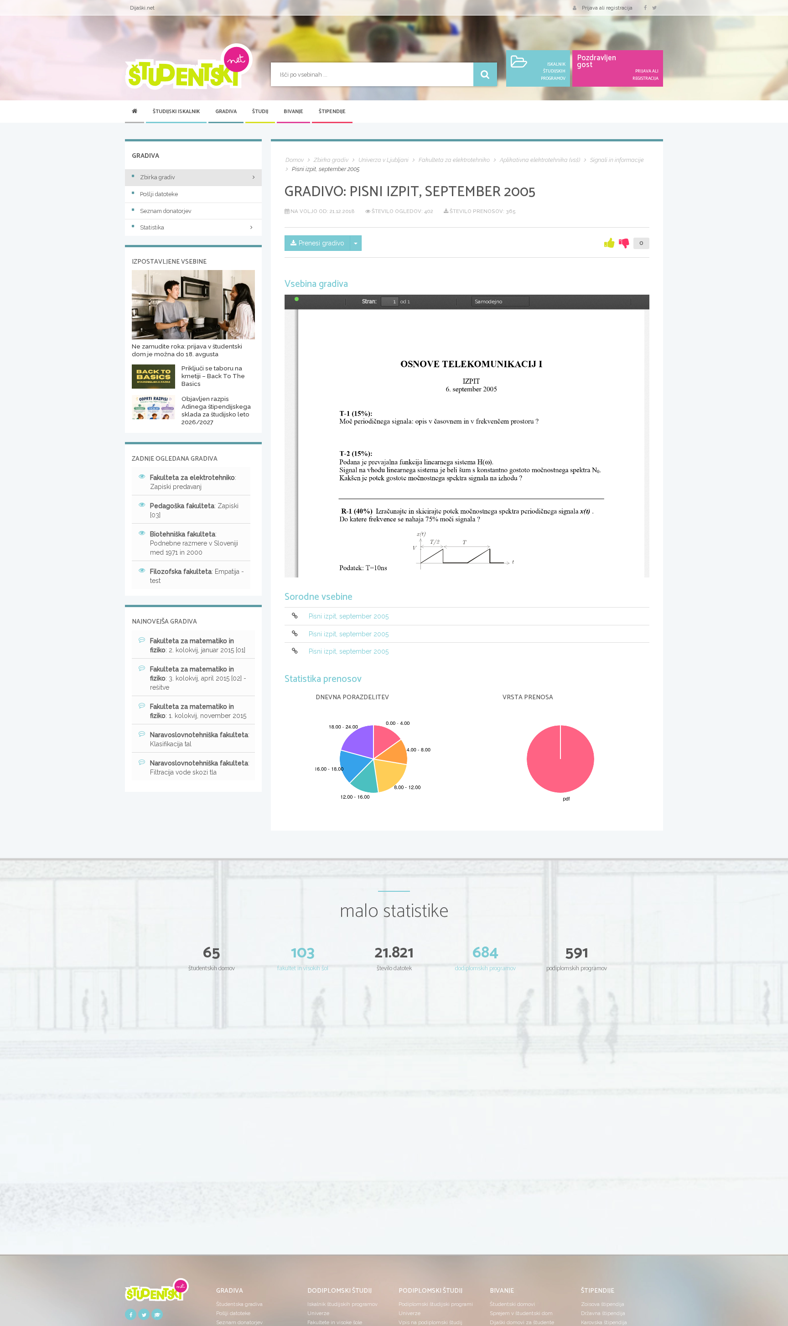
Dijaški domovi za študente (522, 1322)
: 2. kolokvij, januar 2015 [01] (197, 645)
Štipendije (332, 112)
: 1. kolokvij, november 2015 (198, 711)
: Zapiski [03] (194, 510)
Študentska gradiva (239, 1304)
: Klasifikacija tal (199, 739)
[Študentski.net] (189, 66)
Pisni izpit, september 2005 (349, 616)
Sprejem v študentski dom (521, 1313)
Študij (260, 112)
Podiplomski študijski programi (436, 1304)
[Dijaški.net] (157, 1292)
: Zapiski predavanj (193, 482)
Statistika (152, 227)
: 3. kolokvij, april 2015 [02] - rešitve (198, 678)
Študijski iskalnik (176, 112)
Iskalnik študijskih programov (342, 1304)
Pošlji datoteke (159, 194)
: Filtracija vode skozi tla (199, 767)
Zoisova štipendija (602, 1304)
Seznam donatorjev (166, 211)
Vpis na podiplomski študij (430, 1322)
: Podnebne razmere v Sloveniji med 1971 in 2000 (194, 543)
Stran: (369, 301)
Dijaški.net (142, 8)
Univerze (318, 1313)
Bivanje (293, 112)
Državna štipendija (603, 1313)
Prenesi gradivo (321, 243)
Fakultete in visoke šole (334, 1322)
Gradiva (226, 112)
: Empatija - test (197, 576)
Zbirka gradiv (157, 177)
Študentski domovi (512, 1304)
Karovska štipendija (604, 1322)
